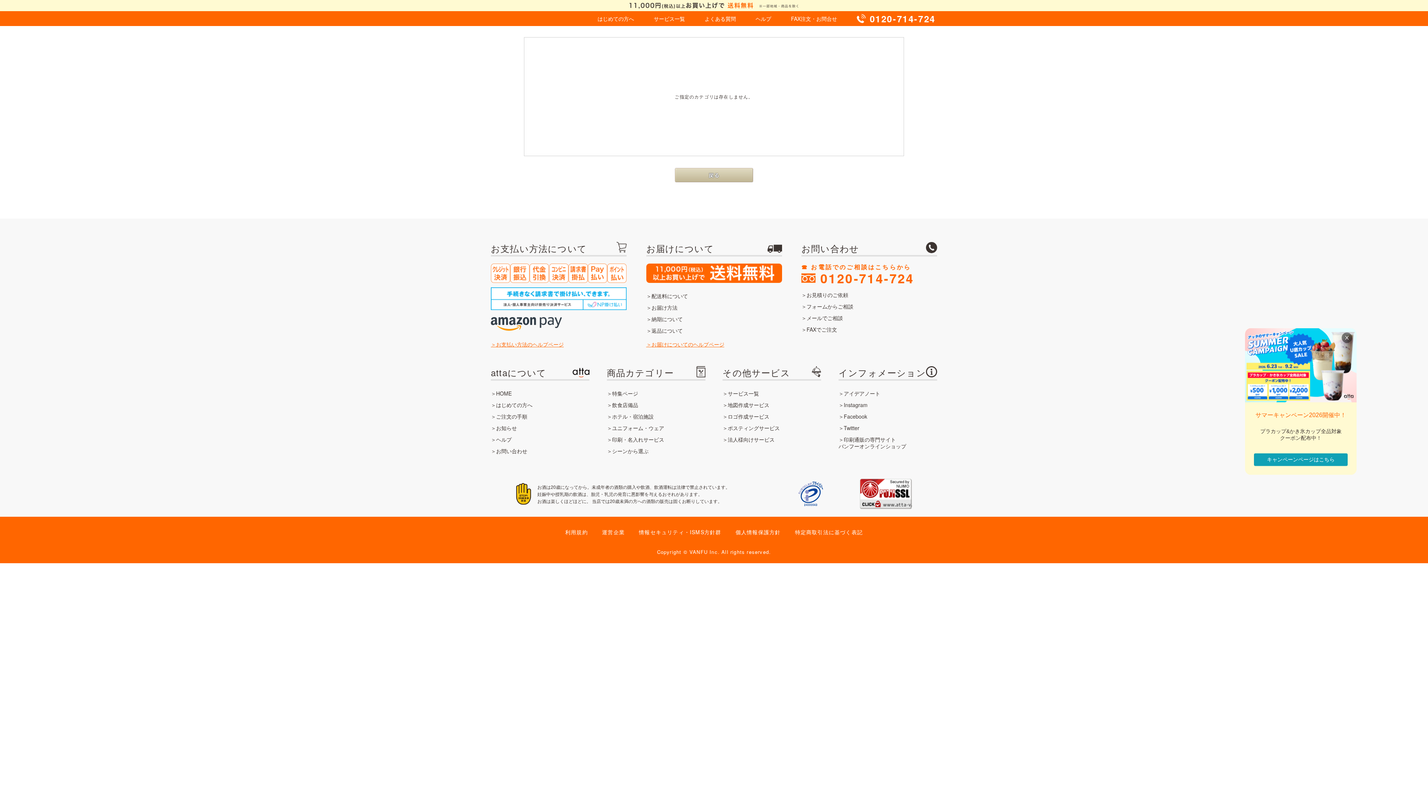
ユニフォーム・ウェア (638, 428)
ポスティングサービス (754, 428)
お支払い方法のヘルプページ (530, 344)
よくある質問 (720, 18)
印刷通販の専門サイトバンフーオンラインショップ (872, 443)
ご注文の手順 (511, 416)
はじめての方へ (616, 18)
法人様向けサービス (751, 439)
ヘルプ (763, 18)
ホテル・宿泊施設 (633, 416)
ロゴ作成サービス (748, 416)
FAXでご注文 (822, 329)
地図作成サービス (748, 405)
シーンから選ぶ (630, 451)
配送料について (670, 296)
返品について (667, 330)
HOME (504, 393)
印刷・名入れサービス (638, 439)
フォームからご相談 (830, 306)
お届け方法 (665, 307)
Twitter (851, 428)
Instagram (856, 405)
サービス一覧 (669, 18)
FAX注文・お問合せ (814, 18)
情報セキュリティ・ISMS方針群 (680, 532)
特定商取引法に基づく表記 (829, 532)
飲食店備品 (625, 405)
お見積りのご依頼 (827, 295)
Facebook (855, 416)
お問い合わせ (511, 451)
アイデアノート (862, 393)
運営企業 (613, 532)
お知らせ (506, 428)
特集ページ (625, 393)
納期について (667, 319)
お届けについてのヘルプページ (688, 344)
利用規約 (576, 532)
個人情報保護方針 (758, 532)
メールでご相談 (825, 318)
